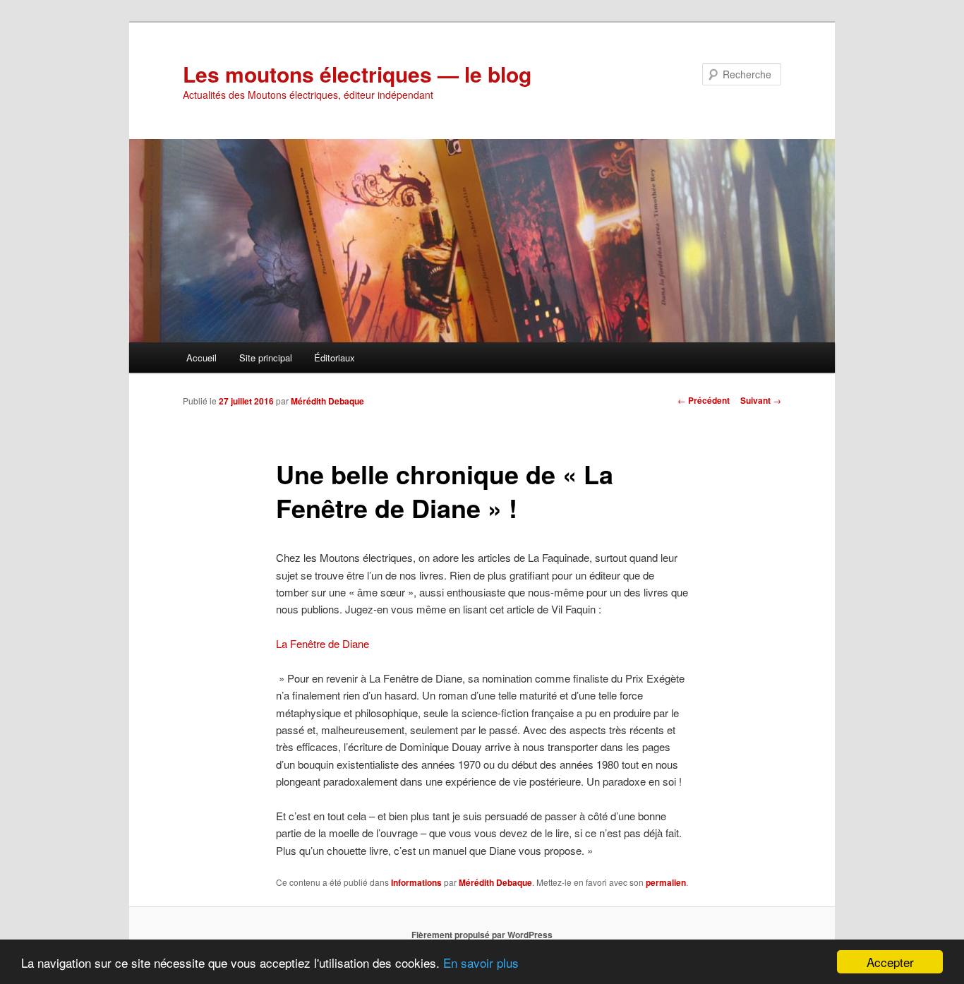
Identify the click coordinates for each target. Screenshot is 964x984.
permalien (666, 882)
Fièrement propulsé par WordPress (482, 934)
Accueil (201, 357)
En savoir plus (481, 962)
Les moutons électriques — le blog (357, 74)
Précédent (703, 400)
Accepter (890, 962)
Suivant (760, 400)
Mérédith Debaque (327, 401)
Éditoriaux (334, 357)
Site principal (265, 357)
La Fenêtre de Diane (322, 643)
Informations (416, 882)
